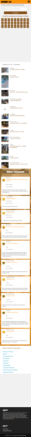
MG (12, 23)
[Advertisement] (15, 45)
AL (5, 19)
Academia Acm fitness (12, 262)
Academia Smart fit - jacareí (17, 131)
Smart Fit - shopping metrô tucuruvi (19, 92)
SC (18, 26)
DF (21, 19)
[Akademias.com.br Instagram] (4, 420)
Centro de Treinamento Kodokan (10, 369)
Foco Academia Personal (8, 367)
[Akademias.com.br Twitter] (3, 420)
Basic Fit (5, 353)
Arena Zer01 (6, 360)
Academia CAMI (6, 365)
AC (2, 19)
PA (15, 23)
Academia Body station (12, 243)
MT (5, 23)
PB (18, 23)
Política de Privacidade (22, 435)
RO (12, 26)
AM (12, 19)
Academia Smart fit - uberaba (17, 69)
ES (24, 19)
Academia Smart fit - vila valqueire (18, 123)
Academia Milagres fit (15, 100)
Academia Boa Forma (8, 356)
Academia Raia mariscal (16, 108)
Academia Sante (14, 157)
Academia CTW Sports (8, 351)
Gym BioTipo (6, 363)
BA (15, 19)
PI (27, 23)
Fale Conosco (5, 428)
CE (18, 19)
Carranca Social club (15, 138)
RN (5, 26)
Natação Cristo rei (14, 77)
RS (8, 26)
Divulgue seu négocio (7, 430)
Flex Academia (6, 358)
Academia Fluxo (10, 212)
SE (24, 26)
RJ (2, 26)
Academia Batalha (11, 198)
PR (21, 23)
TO (27, 26)
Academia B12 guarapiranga (17, 115)
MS (9, 23)
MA (2, 23)
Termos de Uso (15, 435)
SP (21, 26)
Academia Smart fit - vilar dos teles (19, 164)
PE (24, 23)
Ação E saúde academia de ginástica (15, 226)
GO (28, 19)
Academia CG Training (8, 372)
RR (15, 26)
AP (8, 19)
